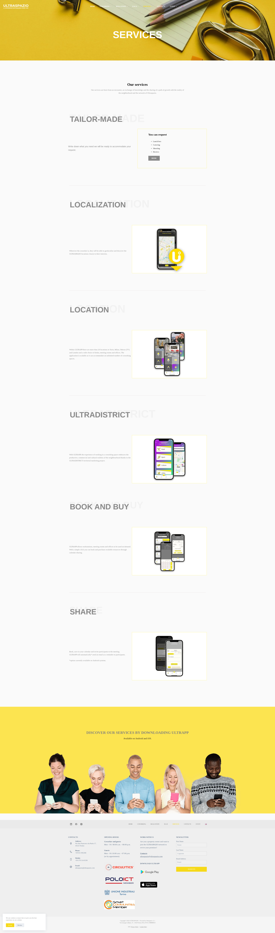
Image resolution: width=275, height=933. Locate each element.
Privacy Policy (134, 927)
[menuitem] (183, 6)
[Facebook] (76, 824)
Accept (10, 925)
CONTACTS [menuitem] (161, 6)
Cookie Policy (143, 927)
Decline (20, 925)
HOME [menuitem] (92, 6)
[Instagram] (81, 824)
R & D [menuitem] (134, 6)
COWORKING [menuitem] (105, 6)
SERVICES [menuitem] (147, 6)
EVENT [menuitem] (172, 6)
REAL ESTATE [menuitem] (121, 6)
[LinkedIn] (71, 824)
